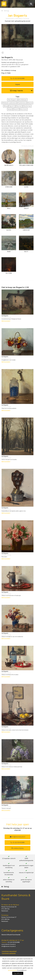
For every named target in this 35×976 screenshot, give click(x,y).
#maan (10, 109)
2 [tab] (13, 49)
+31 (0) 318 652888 (18, 78)
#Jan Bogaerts (12, 100)
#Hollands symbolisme (9, 103)
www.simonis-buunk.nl (8, 944)
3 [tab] (16, 49)
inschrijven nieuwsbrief (9, 951)
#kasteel (19, 106)
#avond (30, 103)
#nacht (16, 109)
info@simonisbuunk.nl (18, 837)
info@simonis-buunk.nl (8, 946)
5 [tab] (22, 49)
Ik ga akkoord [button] (18, 973)
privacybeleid (12, 970)
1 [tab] (10, 49)
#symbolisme (22, 103)
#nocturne (23, 109)
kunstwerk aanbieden (9, 953)
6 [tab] (25, 49)
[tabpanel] (17, 36)
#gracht (11, 106)
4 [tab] (19, 49)
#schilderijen (23, 100)
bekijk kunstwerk (6, 321)
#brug (5, 106)
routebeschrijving (17, 848)
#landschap (27, 106)
